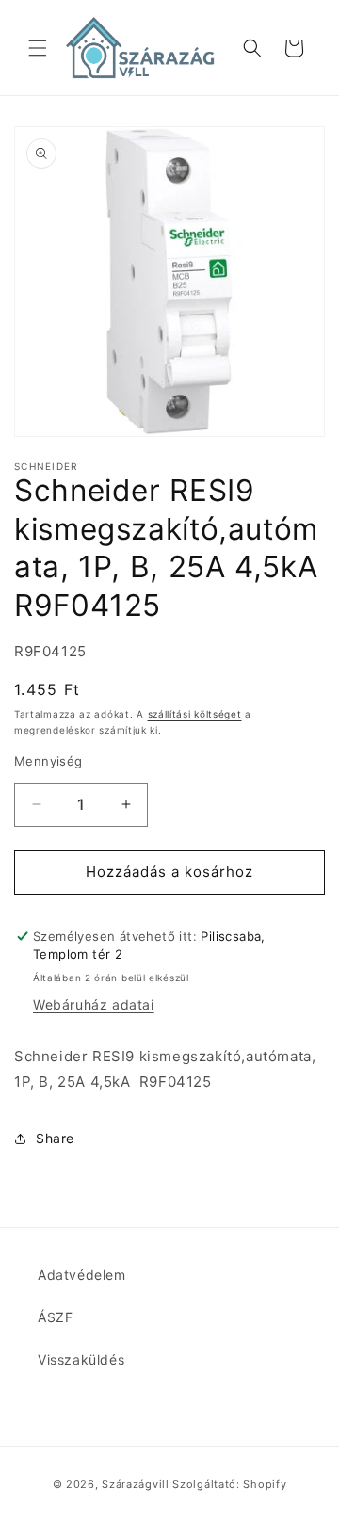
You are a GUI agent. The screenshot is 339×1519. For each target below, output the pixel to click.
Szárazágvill (135, 1484)
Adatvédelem (82, 1275)
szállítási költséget (195, 713)
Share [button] (55, 1138)
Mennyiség (48, 760)
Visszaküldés (81, 1359)
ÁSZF (55, 1317)
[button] (37, 48)
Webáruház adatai (93, 1004)
